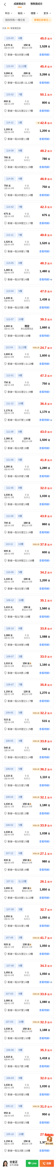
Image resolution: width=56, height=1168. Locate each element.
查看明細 (44, 54)
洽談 (48, 1163)
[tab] (20, 4)
